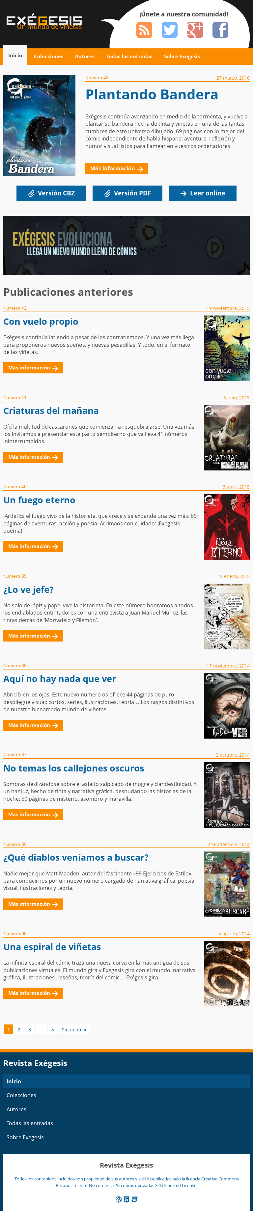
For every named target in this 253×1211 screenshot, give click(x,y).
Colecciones (48, 56)
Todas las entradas (129, 56)
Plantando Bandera (151, 94)
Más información (112, 168)
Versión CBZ (56, 193)
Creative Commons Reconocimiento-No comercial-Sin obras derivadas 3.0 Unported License (147, 1182)
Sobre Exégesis (182, 56)
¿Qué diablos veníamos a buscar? (76, 857)
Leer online (207, 193)
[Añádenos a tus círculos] (195, 30)
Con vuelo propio (40, 321)
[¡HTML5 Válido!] (127, 1199)
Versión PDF (132, 193)
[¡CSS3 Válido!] (134, 1199)
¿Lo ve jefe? (28, 589)
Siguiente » (74, 1029)
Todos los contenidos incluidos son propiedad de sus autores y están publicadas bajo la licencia (107, 1179)
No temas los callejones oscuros (73, 768)
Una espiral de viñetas (52, 947)
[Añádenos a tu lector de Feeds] (144, 30)
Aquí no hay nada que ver (59, 678)
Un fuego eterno (39, 500)
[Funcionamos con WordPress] (119, 1199)
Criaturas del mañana (51, 410)
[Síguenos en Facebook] (220, 30)
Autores (85, 56)
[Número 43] (44, 130)
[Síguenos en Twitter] (170, 30)
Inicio (15, 55)
